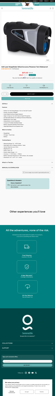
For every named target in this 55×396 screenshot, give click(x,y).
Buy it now (27, 98)
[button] (53, 8)
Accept (27, 391)
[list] (27, 38)
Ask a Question (14, 187)
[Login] (50, 8)
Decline (42, 391)
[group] (27, 4)
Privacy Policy (15, 387)
